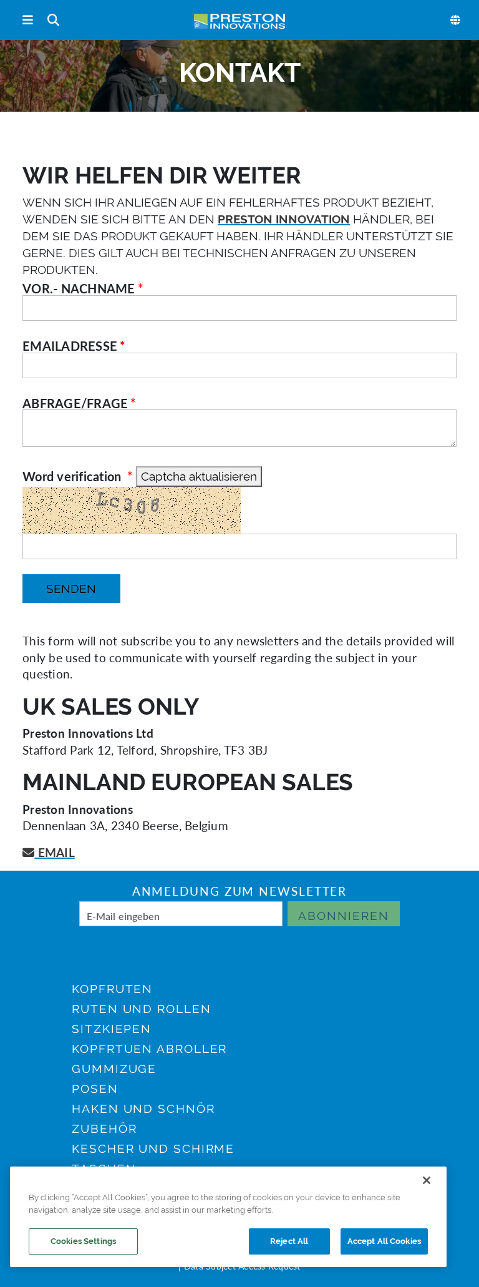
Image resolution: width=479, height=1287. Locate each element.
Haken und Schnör (143, 1108)
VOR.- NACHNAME (78, 288)
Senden (71, 588)
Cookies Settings (83, 1241)
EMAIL (54, 852)
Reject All (289, 1241)
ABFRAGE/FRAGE (75, 403)
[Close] (426, 1180)
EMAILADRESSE (69, 346)
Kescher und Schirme (153, 1148)
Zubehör (104, 1128)
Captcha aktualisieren (199, 476)
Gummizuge (114, 1068)
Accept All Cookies (384, 1241)
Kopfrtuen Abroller (149, 1048)
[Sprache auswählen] (456, 20)
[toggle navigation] (28, 20)
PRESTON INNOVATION (284, 219)
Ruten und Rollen (141, 1008)
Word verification (73, 476)
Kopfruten (112, 989)
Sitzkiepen (112, 1028)
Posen (95, 1088)
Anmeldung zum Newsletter (239, 891)
